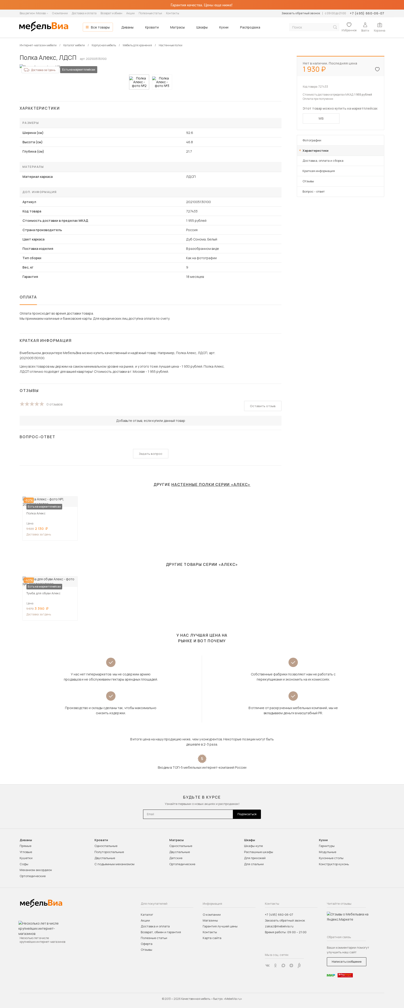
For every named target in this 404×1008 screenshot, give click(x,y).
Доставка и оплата (84, 13)
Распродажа (250, 27)
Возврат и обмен (111, 13)
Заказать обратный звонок (300, 13)
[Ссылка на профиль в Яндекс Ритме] (299, 965)
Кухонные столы (331, 858)
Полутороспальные (109, 852)
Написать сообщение (346, 962)
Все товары (100, 27)
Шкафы (202, 27)
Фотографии (312, 140)
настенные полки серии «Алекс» (210, 484)
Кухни (223, 27)
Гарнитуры (327, 846)
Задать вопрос (150, 454)
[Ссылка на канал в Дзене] (291, 965)
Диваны (127, 27)
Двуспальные (104, 858)
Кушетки (26, 858)
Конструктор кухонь (334, 864)
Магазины (210, 920)
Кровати (152, 27)
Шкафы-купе (253, 846)
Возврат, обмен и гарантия (161, 932)
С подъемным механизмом (114, 864)
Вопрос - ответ (314, 191)
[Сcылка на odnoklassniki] (275, 965)
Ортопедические (33, 876)
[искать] (335, 27)
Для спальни (254, 864)
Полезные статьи (150, 13)
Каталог (147, 914)
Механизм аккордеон (36, 870)
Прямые (25, 846)
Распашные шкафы (258, 852)
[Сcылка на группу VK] (267, 965)
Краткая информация (319, 171)
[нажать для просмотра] (139, 82)
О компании (60, 13)
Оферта (146, 944)
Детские (175, 858)
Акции (130, 13)
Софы (24, 864)
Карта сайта (212, 938)
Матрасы (177, 27)
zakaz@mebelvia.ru (279, 926)
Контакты (172, 13)
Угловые (26, 852)
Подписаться (247, 814)
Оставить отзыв (263, 406)
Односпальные (105, 846)
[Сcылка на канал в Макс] (283, 965)
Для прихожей (255, 858)
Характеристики (315, 150)
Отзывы (308, 181)
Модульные (327, 852)
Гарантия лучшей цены (220, 926)
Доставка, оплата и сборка (323, 160)
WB (321, 118)
